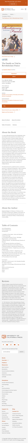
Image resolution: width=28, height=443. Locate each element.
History (12, 14)
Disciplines (5, 14)
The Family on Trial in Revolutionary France (12, 18)
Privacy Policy (20, 440)
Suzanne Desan (7, 69)
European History (6, 16)
